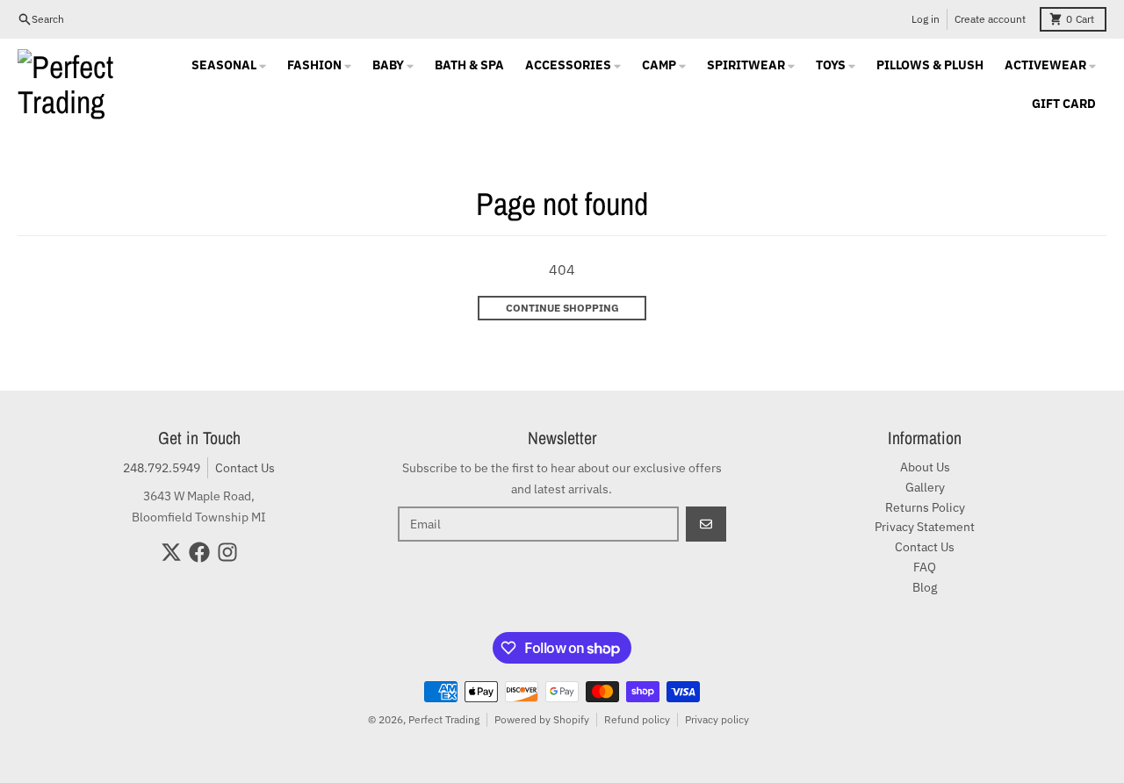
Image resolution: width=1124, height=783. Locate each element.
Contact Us (245, 468)
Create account (990, 18)
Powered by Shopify (541, 719)
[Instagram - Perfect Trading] (227, 552)
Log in (925, 18)
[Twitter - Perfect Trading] (171, 552)
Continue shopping (562, 307)
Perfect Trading (443, 719)
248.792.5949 (161, 468)
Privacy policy (717, 719)
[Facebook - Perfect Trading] (199, 552)
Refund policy (637, 719)
